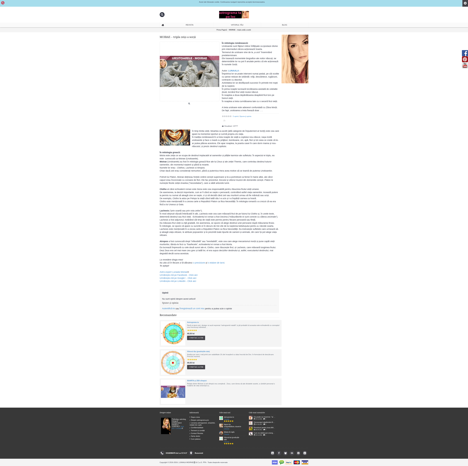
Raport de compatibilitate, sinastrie (232, 425)
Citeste (226, 419)
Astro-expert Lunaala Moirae (173, 272)
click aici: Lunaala (178, 427)
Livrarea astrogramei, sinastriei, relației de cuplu (202, 424)
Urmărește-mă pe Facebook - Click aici (179, 275)
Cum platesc (196, 439)
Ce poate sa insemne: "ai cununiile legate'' (265, 417)
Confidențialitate (197, 428)
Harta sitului (195, 436)
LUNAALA (233, 70)
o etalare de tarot (216, 263)
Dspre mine (195, 417)
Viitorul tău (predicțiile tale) (198, 351)
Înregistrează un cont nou (192, 308)
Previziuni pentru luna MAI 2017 (265, 428)
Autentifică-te (168, 308)
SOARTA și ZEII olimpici (197, 381)
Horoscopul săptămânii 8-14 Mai (265, 422)
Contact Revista (197, 433)
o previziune (199, 263)
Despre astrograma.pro (200, 420)
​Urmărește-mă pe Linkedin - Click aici (178, 281)
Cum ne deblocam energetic (265, 433)
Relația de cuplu (229, 432)
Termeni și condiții (198, 430)
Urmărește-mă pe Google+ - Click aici (178, 278)
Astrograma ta (193, 322)
